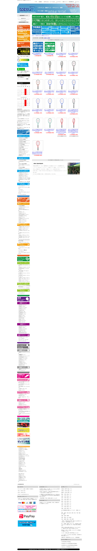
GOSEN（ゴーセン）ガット (24, 227)
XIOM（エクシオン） (23, 331)
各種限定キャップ (22, 354)
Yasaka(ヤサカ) (21, 310)
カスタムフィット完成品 (23, 137)
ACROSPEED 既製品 (22, 160)
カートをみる (52, 1)
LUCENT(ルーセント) (23, 363)
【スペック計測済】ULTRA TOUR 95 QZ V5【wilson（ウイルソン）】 (73, 91)
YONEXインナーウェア (23, 358)
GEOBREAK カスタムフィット (24, 143)
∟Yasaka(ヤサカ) (21, 461)
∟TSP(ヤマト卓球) (21, 459)
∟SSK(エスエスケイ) (22, 470)
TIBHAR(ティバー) (22, 314)
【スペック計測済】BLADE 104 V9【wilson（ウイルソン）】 (73, 54)
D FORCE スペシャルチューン (24, 168)
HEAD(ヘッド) (21, 211)
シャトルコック (21, 293)
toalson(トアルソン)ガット (23, 176)
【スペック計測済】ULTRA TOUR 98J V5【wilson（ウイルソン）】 (61, 91)
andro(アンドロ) (21, 315)
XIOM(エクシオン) (22, 308)
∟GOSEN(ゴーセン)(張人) (22, 449)
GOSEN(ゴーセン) (22, 362)
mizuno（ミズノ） (22, 222)
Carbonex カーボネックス (23, 152)
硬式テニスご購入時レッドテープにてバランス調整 (49, 54)
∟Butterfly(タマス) (21, 457)
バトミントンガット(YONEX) (24, 288)
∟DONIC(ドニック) (21, 463)
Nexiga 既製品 (21, 147)
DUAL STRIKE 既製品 (23, 163)
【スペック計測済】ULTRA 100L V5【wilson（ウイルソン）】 (61, 110)
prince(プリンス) (22, 217)
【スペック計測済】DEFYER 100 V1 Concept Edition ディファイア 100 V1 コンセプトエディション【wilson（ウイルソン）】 (73, 131)
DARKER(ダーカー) (22, 312)
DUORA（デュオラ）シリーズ (24, 267)
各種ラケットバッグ (22, 369)
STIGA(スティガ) (22, 311)
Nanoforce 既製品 (22, 149)
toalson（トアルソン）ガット (24, 235)
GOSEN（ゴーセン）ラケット (24, 277)
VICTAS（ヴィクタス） (23, 307)
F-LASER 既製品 (22, 144)
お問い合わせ (46, 1)
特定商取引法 (71, 1)
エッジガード (21, 190)
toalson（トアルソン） (23, 219)
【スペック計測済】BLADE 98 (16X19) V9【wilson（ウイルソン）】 (61, 54)
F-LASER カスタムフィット (24, 145)
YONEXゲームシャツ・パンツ (24, 355)
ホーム (33, 35)
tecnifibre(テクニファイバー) (24, 218)
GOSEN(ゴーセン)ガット (23, 172)
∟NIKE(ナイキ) (21, 475)
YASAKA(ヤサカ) (22, 330)
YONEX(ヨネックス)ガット (24, 174)
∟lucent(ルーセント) (21, 453)
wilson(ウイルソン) (22, 213)
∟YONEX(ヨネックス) (22, 448)
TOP (36, 1)
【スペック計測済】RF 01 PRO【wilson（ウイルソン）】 (37, 73)
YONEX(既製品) (22, 205)
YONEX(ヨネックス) (22, 359)
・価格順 (45, 37)
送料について (65, 1)
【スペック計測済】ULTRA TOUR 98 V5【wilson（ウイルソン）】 (49, 91)
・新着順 (48, 37)
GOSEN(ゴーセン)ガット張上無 (24, 178)
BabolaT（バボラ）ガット (23, 229)
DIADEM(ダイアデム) (23, 215)
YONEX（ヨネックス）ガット (24, 226)
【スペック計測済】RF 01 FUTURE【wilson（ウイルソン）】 (61, 73)
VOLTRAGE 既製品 (22, 139)
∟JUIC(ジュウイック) (22, 466)
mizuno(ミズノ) (21, 403)
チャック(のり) (21, 338)
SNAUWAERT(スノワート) (23, 214)
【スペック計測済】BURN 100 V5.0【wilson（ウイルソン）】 (37, 91)
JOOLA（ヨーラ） (22, 321)
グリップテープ (21, 185)
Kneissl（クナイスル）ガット (24, 242)
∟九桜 (19, 467)
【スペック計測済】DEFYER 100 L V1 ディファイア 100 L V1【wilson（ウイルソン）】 (37, 152)
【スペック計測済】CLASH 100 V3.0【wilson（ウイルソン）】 (73, 73)
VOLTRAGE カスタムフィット (24, 140)
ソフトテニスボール (22, 194)
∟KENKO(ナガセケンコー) (23, 454)
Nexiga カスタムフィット (23, 148)
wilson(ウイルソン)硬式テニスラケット (42, 35)
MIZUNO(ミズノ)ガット (23, 175)
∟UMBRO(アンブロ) (22, 477)
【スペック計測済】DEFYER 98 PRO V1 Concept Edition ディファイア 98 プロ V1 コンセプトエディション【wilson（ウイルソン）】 (61, 131)
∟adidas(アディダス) (21, 476)
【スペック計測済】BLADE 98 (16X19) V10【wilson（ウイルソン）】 (37, 130)
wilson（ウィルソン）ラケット (24, 281)
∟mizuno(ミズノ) (21, 450)
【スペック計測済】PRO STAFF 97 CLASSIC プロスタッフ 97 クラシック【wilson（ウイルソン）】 (73, 111)
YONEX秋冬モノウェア (23, 357)
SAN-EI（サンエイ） (22, 320)
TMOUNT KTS (21, 318)
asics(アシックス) (22, 402)
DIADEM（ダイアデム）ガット (24, 236)
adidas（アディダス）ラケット (24, 278)
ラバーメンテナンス (22, 340)
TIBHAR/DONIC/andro (23, 332)
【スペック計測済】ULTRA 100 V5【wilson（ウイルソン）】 (49, 110)
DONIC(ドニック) (22, 316)
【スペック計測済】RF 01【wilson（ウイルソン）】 (49, 73)
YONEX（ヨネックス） (23, 388)
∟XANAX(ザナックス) (22, 471)
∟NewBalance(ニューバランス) (23, 455)
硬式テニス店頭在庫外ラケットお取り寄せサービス (37, 54)
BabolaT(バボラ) (21, 208)
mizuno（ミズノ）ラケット (23, 280)
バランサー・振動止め (23, 250)
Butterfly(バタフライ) (22, 305)
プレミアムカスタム (22, 153)
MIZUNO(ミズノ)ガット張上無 (24, 181)
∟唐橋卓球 (20, 468)
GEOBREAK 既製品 (22, 141)
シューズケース (21, 370)
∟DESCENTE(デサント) (22, 480)
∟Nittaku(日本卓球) (21, 458)
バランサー (21, 189)
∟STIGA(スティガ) (21, 462)
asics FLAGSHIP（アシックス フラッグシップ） (23, 382)
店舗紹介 (40, 1)
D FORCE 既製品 (22, 167)
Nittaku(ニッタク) (22, 306)
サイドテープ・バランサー (23, 339)
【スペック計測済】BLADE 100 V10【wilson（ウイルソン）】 (49, 130)
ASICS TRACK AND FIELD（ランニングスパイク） (24, 412)
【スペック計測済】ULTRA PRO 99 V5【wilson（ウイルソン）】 (37, 110)
